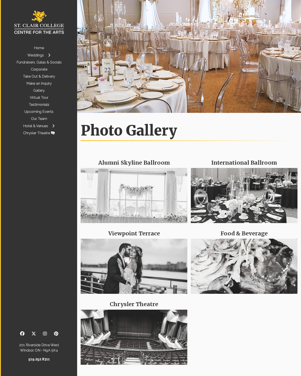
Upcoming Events (39, 112)
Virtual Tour (39, 97)
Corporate (39, 69)
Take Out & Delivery (39, 76)
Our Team (39, 119)
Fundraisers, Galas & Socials (39, 62)
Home (39, 48)
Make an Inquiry (39, 83)
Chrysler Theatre (37, 133)
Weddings (35, 55)
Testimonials (39, 104)
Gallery (39, 90)
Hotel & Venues (35, 126)
